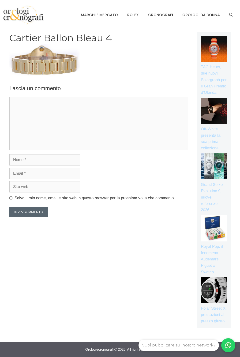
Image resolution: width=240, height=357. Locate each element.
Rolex (133, 15)
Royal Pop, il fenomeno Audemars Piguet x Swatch (212, 259)
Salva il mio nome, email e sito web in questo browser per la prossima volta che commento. (95, 198)
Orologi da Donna (201, 15)
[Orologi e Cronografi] (23, 14)
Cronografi (160, 15)
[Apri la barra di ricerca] (231, 15)
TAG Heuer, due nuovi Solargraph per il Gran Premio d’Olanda (214, 80)
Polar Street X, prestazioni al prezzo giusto (214, 314)
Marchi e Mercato (99, 15)
